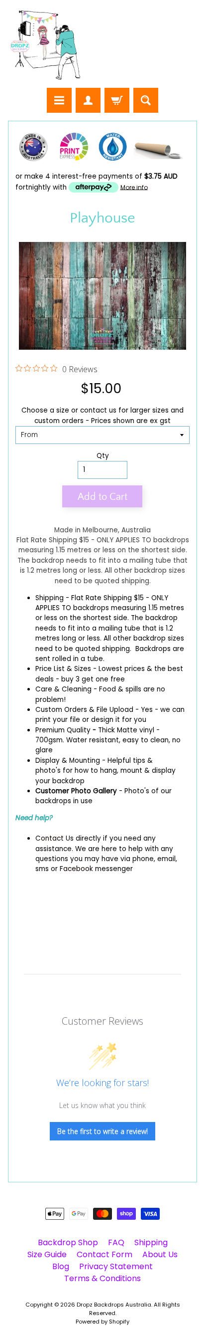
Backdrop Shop (68, 1242)
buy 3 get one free (93, 679)
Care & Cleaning (63, 689)
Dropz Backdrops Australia (114, 1305)
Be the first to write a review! (102, 1131)
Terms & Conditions (102, 1278)
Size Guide (47, 1254)
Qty (103, 455)
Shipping (49, 598)
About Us (160, 1254)
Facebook (76, 869)
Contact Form (104, 1254)
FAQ (116, 1242)
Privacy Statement (116, 1266)
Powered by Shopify (102, 1322)
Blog (60, 1266)
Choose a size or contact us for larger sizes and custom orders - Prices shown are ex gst (102, 415)
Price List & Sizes (63, 668)
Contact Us (54, 838)
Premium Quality (63, 730)
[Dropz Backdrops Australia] (45, 45)
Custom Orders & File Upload (84, 709)
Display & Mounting (67, 760)
